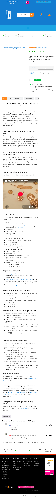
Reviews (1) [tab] (6, 416)
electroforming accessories (16, 285)
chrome (33, 378)
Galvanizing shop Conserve (12, 274)
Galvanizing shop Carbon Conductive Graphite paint (19, 279)
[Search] (32, 15)
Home (2, 41)
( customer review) (41, 47)
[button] (28, 27)
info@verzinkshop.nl (10, 1)
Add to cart (37, 80)
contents (34, 67)
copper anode (20, 227)
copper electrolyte (28, 224)
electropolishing (23, 408)
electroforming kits (17, 41)
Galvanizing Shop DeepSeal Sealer (16, 392)
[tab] (15, 98)
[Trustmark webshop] (26, 487)
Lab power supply (32, 73)
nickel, (29, 378)
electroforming (10, 41)
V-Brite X (22, 226)
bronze (4, 380)
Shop (5, 41)
